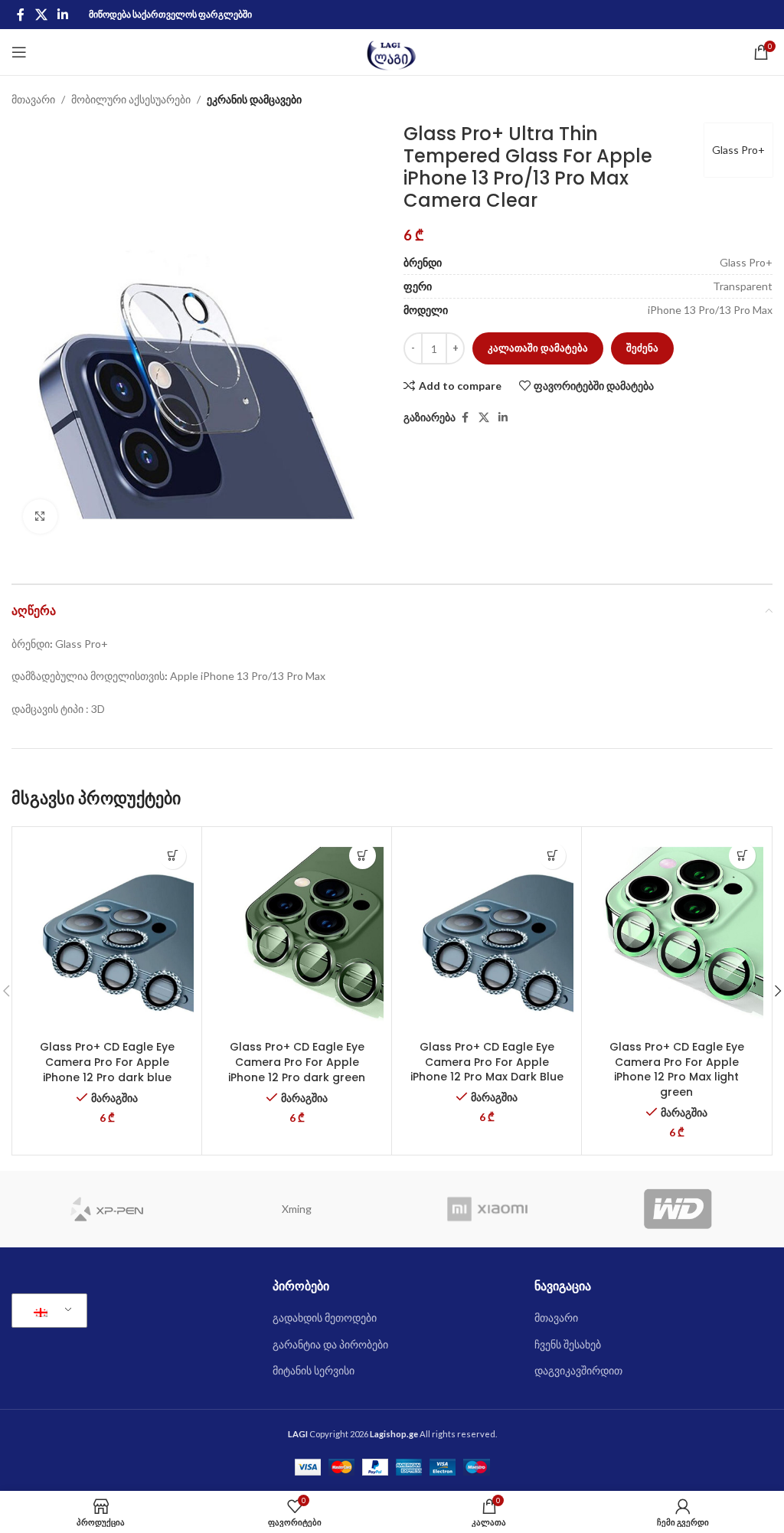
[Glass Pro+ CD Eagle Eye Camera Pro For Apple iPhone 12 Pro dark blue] (107, 934)
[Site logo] (392, 50)
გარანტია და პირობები (330, 1344)
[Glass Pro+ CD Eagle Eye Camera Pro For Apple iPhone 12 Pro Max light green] (676, 934)
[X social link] (41, 14)
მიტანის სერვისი (313, 1370)
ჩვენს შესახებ (567, 1344)
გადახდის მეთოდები (325, 1317)
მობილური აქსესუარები (131, 99)
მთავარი (33, 99)
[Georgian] (46, 1311)
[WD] (678, 1209)
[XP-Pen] (106, 1209)
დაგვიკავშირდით (578, 1370)
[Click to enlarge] (40, 516)
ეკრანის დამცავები (254, 99)
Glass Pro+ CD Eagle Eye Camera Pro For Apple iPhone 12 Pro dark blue (107, 1061)
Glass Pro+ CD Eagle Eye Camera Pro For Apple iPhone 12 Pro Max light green (676, 1069)
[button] (172, 855)
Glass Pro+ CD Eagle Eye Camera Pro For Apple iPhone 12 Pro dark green (296, 1061)
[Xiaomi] (487, 1209)
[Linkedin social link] (62, 14)
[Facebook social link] (20, 14)
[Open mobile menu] (19, 52)
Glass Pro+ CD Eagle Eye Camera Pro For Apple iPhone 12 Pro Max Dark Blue (487, 1061)
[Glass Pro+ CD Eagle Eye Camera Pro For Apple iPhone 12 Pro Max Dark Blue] (486, 934)
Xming (297, 1208)
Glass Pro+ (738, 149)
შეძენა (642, 348)
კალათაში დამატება (538, 348)
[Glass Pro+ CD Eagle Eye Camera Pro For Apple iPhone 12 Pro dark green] (297, 934)
